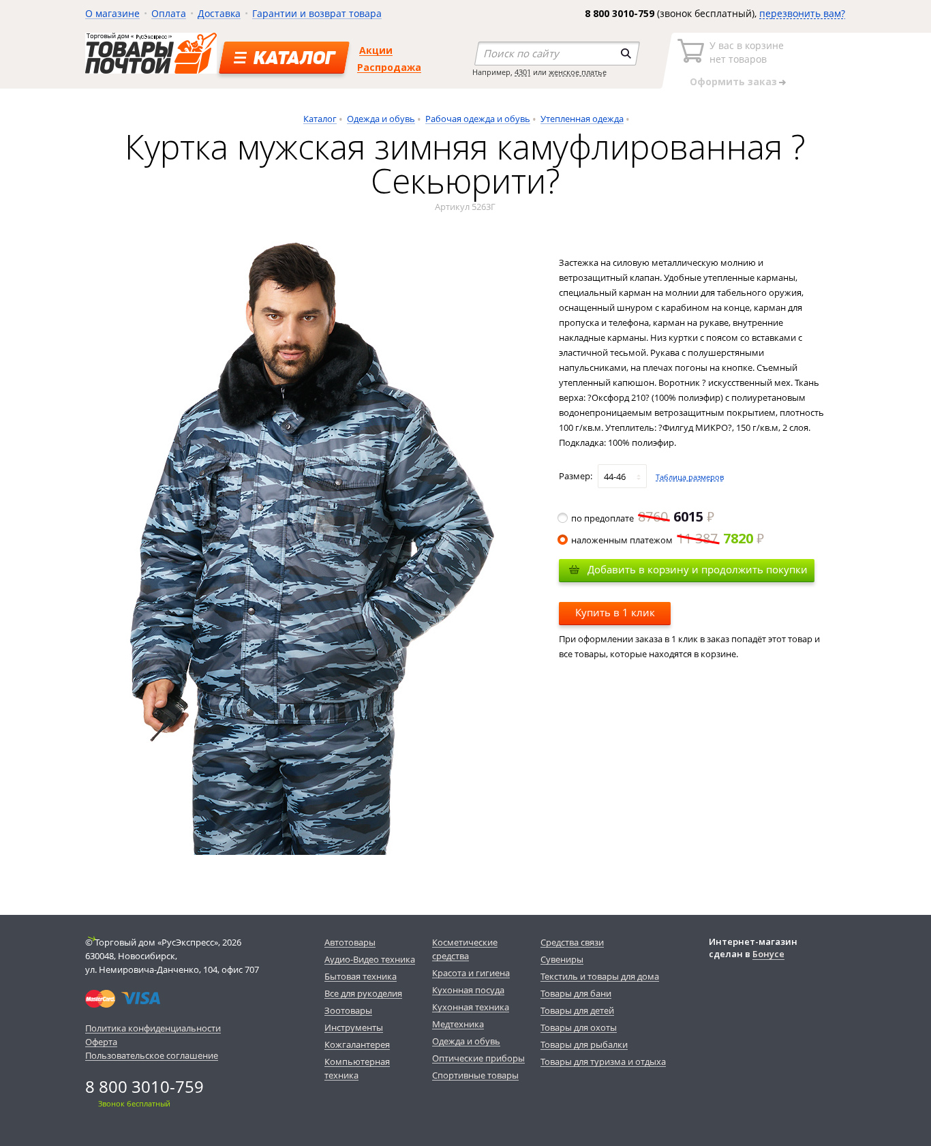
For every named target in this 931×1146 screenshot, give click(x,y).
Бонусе (768, 954)
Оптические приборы (478, 1058)
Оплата (168, 13)
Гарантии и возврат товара (317, 13)
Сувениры (561, 959)
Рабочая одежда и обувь (477, 118)
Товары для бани (575, 993)
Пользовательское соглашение (151, 1055)
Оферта (101, 1042)
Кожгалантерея (357, 1044)
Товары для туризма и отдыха (603, 1061)
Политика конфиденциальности (153, 1028)
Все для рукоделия (363, 993)
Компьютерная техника (357, 1068)
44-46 (615, 476)
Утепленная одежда (582, 118)
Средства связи (572, 942)
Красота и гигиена (471, 973)
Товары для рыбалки (584, 1044)
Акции (376, 50)
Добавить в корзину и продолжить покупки (697, 569)
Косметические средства (465, 949)
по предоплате (637, 518)
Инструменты (353, 1027)
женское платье (578, 72)
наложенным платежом (662, 540)
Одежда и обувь (381, 118)
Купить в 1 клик (615, 612)
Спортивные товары (475, 1075)
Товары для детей (577, 1010)
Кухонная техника (470, 1007)
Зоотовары (348, 1010)
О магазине (112, 13)
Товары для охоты (578, 1027)
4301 (523, 72)
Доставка (219, 13)
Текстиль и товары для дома (599, 976)
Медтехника (458, 1024)
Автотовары (350, 942)
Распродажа (389, 67)
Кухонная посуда (468, 990)
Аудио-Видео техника (369, 959)
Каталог (320, 118)
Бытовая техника (360, 976)
